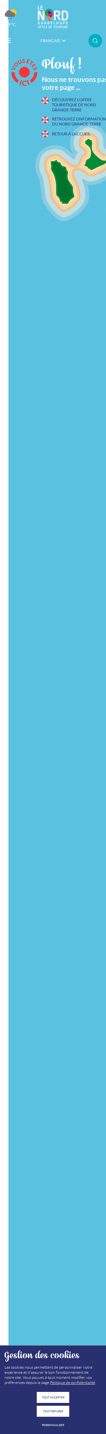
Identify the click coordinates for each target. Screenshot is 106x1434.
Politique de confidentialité (72, 1382)
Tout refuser (53, 1411)
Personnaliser (53, 1425)
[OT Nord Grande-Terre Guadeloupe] (53, 17)
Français (50, 40)
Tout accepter (53, 1397)
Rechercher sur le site (95, 40)
